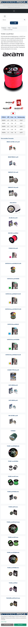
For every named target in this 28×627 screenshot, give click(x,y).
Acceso (12, 23)
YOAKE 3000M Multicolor (13, 552)
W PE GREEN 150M (13, 400)
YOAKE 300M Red (13, 583)
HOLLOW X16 (13, 202)
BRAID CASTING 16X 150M (13, 141)
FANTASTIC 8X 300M (13, 187)
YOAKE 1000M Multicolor (13, 446)
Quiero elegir (3, 621)
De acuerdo (20, 624)
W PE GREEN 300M (13, 385)
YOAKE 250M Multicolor (13, 491)
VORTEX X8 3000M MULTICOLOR (13, 309)
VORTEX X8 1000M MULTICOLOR (13, 263)
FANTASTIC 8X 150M (13, 172)
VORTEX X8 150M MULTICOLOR (13, 294)
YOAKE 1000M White (13, 461)
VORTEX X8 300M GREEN (13, 339)
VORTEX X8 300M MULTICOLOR (13, 354)
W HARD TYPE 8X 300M (13, 370)
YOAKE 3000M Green (13, 537)
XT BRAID (13, 430)
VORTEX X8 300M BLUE (13, 324)
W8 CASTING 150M (13, 415)
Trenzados (14, 27)
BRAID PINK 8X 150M (13, 157)
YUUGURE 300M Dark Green (13, 598)
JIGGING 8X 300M (13, 217)
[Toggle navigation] (5, 16)
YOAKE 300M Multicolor (13, 567)
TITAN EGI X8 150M (13, 248)
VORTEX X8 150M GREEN (13, 278)
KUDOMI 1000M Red (13, 233)
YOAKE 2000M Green (13, 476)
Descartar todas (7, 624)
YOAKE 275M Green (13, 506)
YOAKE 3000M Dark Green (13, 522)
